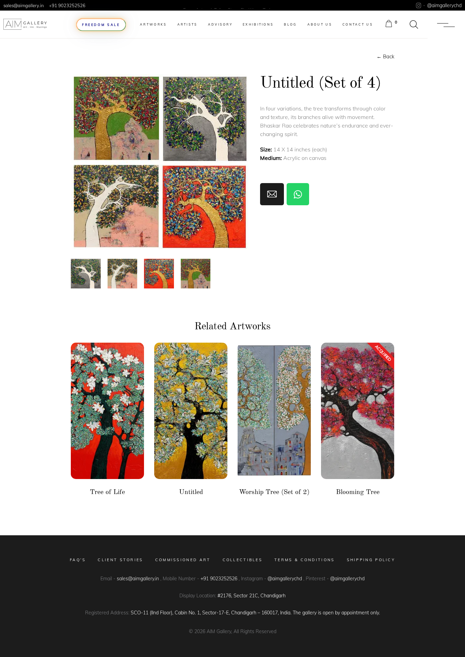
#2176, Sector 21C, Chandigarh (252, 596)
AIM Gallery (218, 631)
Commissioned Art (183, 559)
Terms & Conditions (304, 559)
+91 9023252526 (67, 5)
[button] (413, 25)
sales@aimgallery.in (23, 5)
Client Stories (120, 559)
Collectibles (243, 559)
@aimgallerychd (444, 5)
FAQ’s (78, 559)
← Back (385, 56)
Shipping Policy (371, 559)
